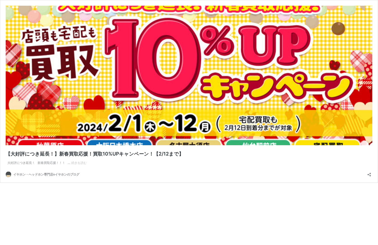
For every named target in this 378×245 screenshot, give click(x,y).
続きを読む (79, 163)
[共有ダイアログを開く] (369, 173)
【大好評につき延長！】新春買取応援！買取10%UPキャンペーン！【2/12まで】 (95, 154)
